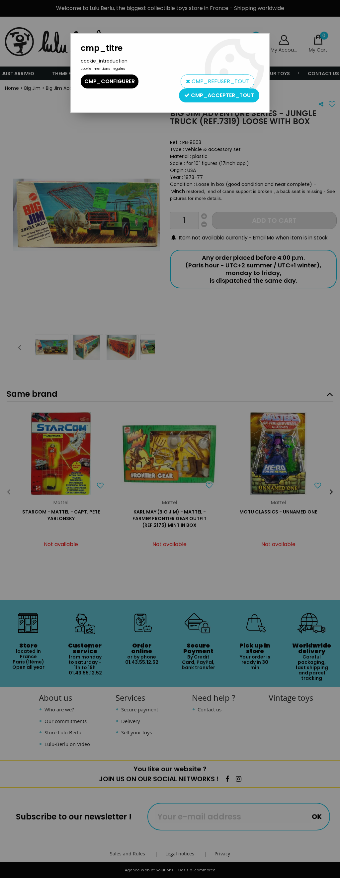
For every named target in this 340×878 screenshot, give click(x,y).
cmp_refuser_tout (219, 81)
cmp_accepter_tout (222, 95)
